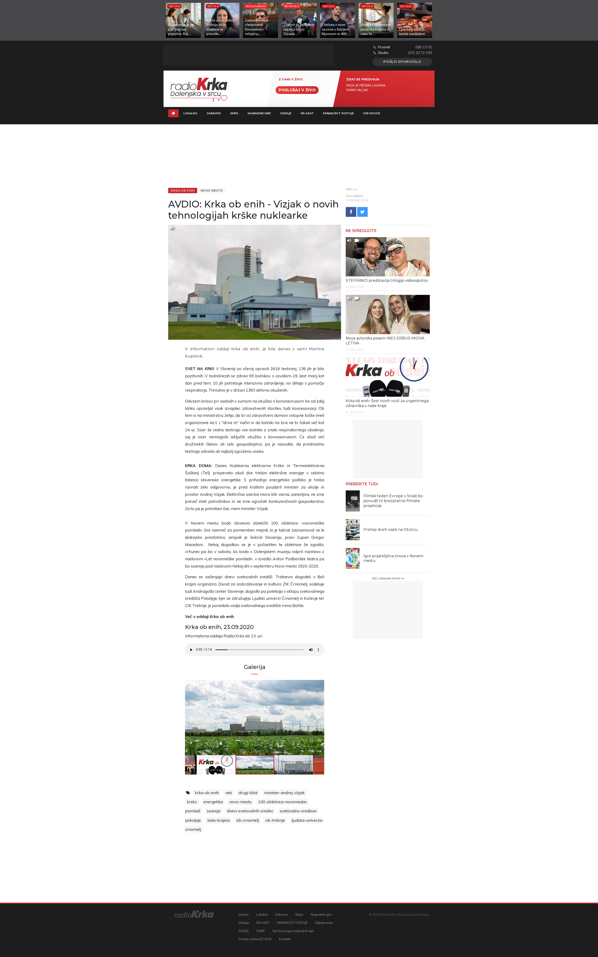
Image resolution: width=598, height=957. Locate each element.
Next (303, 717)
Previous (206, 717)
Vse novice (371, 113)
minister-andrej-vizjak (284, 792)
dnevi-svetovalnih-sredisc (250, 810)
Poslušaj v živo (297, 90)
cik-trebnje (275, 820)
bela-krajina (218, 820)
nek (228, 792)
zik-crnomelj (247, 820)
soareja (213, 810)
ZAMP (260, 931)
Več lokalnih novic (386, 578)
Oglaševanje (324, 923)
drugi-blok (248, 792)
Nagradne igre (259, 113)
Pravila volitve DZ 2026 (255, 939)
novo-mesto (240, 801)
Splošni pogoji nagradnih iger (293, 931)
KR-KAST (307, 113)
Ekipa (234, 113)
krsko (192, 801)
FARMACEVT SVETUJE (338, 113)
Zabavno (214, 113)
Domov (243, 914)
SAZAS (243, 931)
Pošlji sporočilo (402, 62)
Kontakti (285, 939)
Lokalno (190, 113)
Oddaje (285, 113)
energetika (213, 801)
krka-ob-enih (207, 792)
